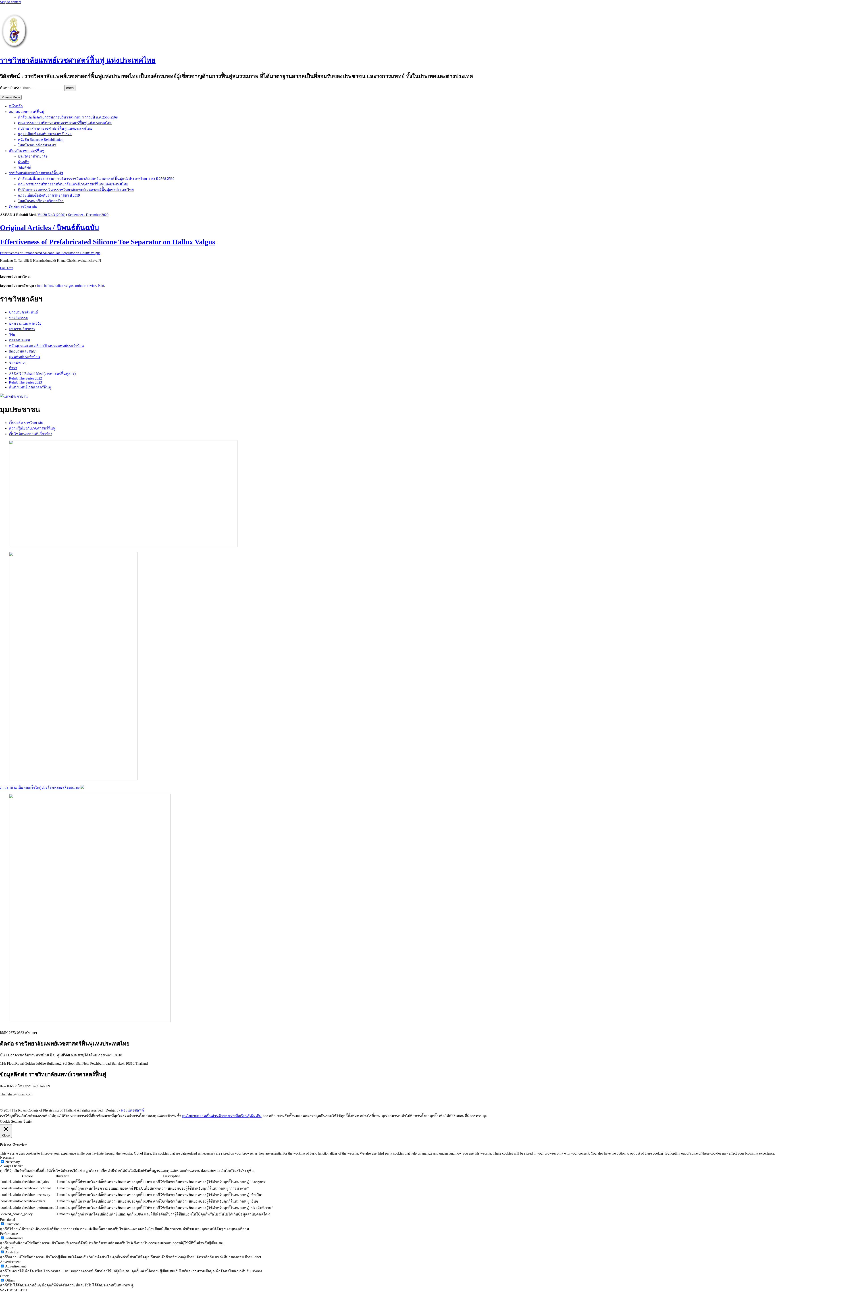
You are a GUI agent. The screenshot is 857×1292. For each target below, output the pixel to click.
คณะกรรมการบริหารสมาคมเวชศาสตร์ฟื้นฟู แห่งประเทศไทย (65, 123)
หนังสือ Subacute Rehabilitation (40, 139)
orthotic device (85, 286)
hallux (48, 286)
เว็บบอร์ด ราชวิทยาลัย (26, 423)
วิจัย (12, 334)
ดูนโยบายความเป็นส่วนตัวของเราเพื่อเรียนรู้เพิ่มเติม (222, 1116)
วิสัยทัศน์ (24, 167)
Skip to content (10, 2)
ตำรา (13, 368)
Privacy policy (10, 1102)
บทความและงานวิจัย (25, 323)
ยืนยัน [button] (27, 1121)
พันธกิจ (23, 162)
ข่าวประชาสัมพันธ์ (23, 312)
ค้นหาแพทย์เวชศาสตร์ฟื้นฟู (30, 387)
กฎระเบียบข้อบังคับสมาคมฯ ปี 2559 (45, 134)
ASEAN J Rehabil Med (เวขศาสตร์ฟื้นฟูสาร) (42, 373)
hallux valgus (64, 286)
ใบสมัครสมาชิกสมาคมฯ (37, 145)
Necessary (12, 1162)
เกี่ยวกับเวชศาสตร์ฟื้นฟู (26, 151)
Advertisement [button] (10, 1262)
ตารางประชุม (19, 340)
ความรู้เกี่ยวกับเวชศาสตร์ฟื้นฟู (32, 428)
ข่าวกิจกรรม (18, 318)
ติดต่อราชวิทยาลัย (23, 206)
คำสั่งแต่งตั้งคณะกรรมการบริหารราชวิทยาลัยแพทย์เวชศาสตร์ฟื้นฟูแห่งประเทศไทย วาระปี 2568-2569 (96, 178)
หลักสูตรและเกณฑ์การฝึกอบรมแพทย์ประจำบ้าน (46, 346)
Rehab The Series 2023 (25, 382)
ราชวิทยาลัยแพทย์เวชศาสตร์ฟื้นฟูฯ (36, 173)
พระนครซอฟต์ (132, 1110)
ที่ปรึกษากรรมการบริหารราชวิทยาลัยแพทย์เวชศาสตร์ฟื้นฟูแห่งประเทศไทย (76, 190)
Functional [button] (7, 1219)
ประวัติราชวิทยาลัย (33, 156)
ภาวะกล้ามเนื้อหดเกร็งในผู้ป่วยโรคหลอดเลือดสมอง (40, 787)
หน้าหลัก (16, 106)
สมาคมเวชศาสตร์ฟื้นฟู (26, 112)
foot (39, 286)
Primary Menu (11, 97)
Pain (101, 286)
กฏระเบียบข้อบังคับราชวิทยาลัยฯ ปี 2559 (49, 195)
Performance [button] (9, 1234)
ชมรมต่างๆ (17, 362)
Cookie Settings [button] (11, 1121)
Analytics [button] (6, 1248)
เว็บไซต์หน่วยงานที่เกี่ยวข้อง (30, 434)
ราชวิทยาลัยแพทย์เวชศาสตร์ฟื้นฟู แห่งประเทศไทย (78, 60)
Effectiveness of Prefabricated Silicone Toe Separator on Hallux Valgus (50, 253)
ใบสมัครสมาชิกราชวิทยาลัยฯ (41, 201)
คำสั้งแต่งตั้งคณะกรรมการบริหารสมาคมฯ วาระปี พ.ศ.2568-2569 (68, 117)
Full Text (6, 268)
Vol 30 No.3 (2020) (51, 215)
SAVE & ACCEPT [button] (13, 1290)
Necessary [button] (7, 1157)
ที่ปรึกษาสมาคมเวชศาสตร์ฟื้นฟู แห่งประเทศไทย (55, 128)
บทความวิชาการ (22, 329)
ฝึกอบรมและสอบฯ (23, 351)
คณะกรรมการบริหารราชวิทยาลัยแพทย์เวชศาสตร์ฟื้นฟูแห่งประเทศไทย (73, 184)
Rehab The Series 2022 (25, 378)
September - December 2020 (88, 215)
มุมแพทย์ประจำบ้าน (24, 357)
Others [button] (4, 1276)
